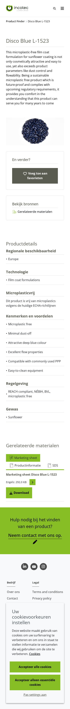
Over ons (13, 592)
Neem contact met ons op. (35, 535)
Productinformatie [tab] (27, 465)
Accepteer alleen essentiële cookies (35, 682)
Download (21, 493)
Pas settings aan (35, 695)
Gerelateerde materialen (34, 212)
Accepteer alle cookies (35, 667)
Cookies (34, 654)
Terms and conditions (47, 592)
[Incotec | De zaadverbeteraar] (17, 8)
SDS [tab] (55, 465)
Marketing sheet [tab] (25, 458)
